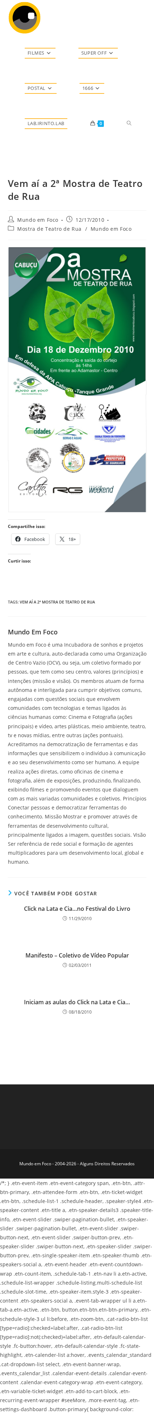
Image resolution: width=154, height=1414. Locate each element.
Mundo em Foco (37, 219)
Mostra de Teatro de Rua (49, 228)
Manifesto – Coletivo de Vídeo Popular (77, 955)
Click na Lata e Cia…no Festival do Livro (77, 909)
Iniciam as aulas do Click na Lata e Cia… (77, 1002)
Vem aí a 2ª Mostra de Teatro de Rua (57, 602)
